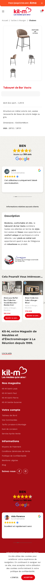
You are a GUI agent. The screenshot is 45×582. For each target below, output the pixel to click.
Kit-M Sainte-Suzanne (12, 402)
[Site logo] (22, 11)
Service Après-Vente (11, 433)
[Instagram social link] (25, 471)
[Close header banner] (42, 3)
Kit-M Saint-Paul (9, 393)
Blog (4, 465)
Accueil (5, 20)
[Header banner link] (19, 3)
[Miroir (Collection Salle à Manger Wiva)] (33, 288)
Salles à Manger (18, 20)
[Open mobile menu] (3, 11)
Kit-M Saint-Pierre (10, 398)
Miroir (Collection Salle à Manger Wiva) (31, 300)
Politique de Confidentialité (14, 456)
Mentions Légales (10, 460)
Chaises (32, 20)
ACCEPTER (28, 577)
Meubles (7, 310)
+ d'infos (14, 577)
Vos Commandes (9, 420)
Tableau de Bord (9, 415)
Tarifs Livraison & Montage (14, 424)
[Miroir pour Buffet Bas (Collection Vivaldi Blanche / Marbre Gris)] (12, 288)
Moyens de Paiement (11, 447)
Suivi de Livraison (9, 429)
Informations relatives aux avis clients (22, 207)
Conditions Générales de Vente (16, 451)
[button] (12, 318)
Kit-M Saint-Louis (9, 389)
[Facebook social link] (19, 471)
